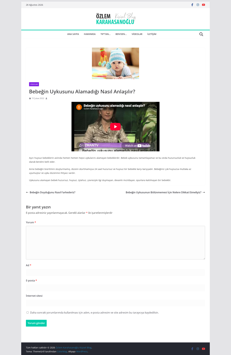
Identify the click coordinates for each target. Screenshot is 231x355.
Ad (28, 265)
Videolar (137, 34)
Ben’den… (121, 34)
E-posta (31, 280)
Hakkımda (90, 34)
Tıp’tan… (105, 34)
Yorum (31, 222)
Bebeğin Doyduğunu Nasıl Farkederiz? (52, 192)
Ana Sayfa (73, 34)
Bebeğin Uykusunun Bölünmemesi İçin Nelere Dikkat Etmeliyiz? (163, 192)
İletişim (151, 34)
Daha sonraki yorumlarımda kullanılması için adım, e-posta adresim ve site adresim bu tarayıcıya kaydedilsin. (94, 312)
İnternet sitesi (34, 295)
